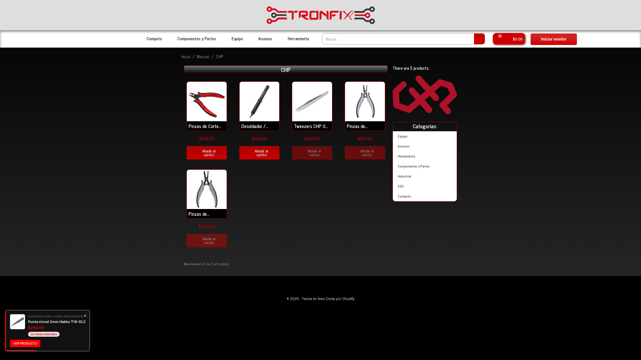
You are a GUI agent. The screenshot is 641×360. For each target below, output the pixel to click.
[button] (509, 39)
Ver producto (25, 343)
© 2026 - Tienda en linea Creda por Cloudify (321, 298)
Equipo (237, 38)
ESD (401, 186)
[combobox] (394, 39)
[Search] (479, 39)
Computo (154, 38)
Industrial (404, 176)
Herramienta (298, 38)
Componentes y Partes (196, 38)
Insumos (265, 38)
